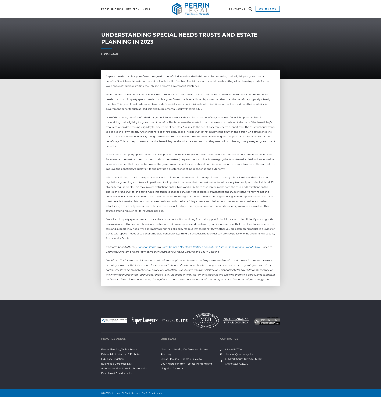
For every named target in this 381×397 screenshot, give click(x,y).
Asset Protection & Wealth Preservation (124, 368)
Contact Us (237, 9)
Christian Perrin (147, 247)
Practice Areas (112, 9)
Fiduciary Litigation (112, 359)
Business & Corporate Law (116, 363)
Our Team (133, 9)
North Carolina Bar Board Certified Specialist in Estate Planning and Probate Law (210, 247)
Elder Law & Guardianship (116, 373)
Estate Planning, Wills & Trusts (119, 349)
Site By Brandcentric (152, 393)
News (146, 9)
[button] (250, 9)
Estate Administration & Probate (120, 354)
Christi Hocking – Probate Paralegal (181, 359)
